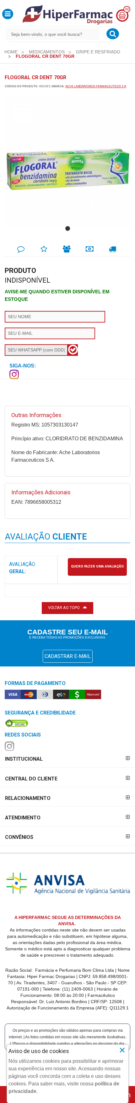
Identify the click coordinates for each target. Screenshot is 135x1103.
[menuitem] (11, 52)
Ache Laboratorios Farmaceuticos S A (95, 86)
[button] (7, 14)
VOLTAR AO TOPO (64, 607)
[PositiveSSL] (17, 722)
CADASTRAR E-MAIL (68, 656)
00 (127, 9)
